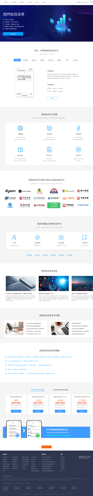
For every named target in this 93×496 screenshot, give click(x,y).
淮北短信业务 (63, 486)
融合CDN (33, 466)
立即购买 (16, 411)
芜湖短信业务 (17, 486)
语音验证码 (14, 464)
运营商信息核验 (25, 459)
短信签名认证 (15, 466)
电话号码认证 (15, 468)
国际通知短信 (6, 466)
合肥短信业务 (5, 486)
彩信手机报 (14, 457)
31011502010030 (68, 494)
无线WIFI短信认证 (46, 459)
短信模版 (62, 468)
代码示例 (45, 255)
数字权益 (33, 459)
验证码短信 (5, 457)
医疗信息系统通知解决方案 (48, 464)
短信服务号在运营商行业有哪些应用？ (80, 326)
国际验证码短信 (6, 464)
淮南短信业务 (40, 486)
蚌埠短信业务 (28, 486)
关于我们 (44, 2)
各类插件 (53, 255)
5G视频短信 (15, 459)
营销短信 (5, 461)
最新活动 (6, 2)
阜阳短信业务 (40, 488)
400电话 (33, 461)
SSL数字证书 (34, 457)
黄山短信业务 (17, 488)
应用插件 (62, 464)
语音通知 (14, 461)
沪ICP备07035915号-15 (37, 494)
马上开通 (46, 447)
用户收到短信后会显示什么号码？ (34, 334)
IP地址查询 (33, 468)
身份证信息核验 (25, 457)
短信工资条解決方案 (46, 468)
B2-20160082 (55, 494)
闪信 (4, 470)
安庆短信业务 (5, 488)
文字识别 (24, 468)
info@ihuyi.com (85, 458)
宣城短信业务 (74, 488)
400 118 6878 (85, 2)
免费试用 (13, 34)
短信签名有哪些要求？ (77, 323)
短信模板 (61, 255)
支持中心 (37, 2)
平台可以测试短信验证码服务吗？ (34, 323)
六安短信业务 (63, 488)
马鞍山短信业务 (52, 486)
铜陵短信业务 (74, 486)
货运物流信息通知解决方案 (48, 470)
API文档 (37, 255)
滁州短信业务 (28, 488)
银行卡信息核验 (25, 461)
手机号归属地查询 (35, 470)
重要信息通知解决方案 (47, 466)
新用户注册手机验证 (46, 457)
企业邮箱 (33, 464)
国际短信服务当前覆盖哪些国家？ (34, 326)
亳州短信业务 (5, 490)
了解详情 (52, 98)
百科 (61, 470)
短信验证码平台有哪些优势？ (78, 328)
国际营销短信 (6, 468)
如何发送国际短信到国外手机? (78, 334)
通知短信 (5, 459)
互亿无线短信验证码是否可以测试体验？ (35, 328)
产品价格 (30, 2)
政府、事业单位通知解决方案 (48, 461)
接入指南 (29, 255)
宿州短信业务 (51, 488)
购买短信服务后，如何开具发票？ (34, 331)
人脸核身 (24, 466)
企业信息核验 (25, 464)
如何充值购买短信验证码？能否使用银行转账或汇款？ (81, 331)
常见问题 (69, 255)
